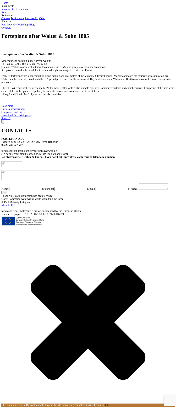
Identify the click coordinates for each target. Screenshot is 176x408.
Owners (5, 18)
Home (4, 2)
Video (42, 18)
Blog (32, 24)
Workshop (23, 24)
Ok (107, 405)
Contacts (6, 27)
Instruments (7, 9)
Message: (133, 188)
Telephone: (48, 188)
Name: (5, 188)
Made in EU (8, 205)
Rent (4, 12)
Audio (34, 18)
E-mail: (91, 188)
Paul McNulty (9, 24)
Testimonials (17, 18)
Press (28, 18)
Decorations (21, 9)
